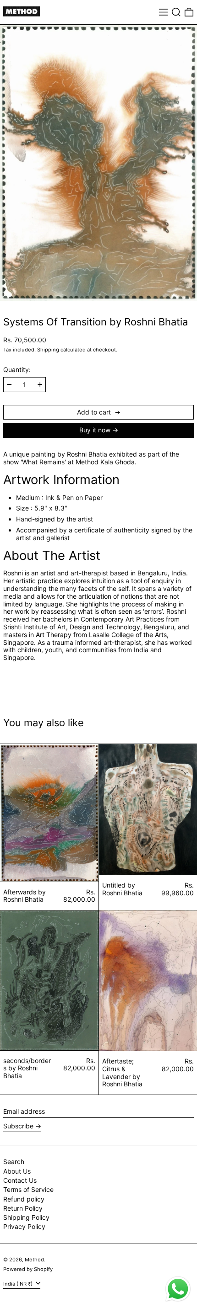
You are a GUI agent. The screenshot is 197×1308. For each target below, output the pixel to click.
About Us (17, 1171)
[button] (176, 12)
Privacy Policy (24, 1226)
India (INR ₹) (18, 1283)
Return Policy (23, 1208)
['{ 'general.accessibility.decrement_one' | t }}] (9, 384)
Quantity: (17, 369)
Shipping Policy (26, 1217)
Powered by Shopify (28, 1269)
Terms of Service (28, 1189)
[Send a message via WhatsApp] (178, 1289)
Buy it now (94, 430)
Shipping (48, 349)
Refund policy (23, 1199)
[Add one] (40, 384)
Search (13, 1161)
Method (34, 1259)
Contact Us (20, 1180)
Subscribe (18, 1126)
